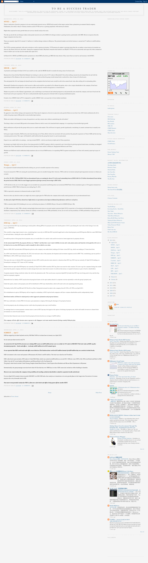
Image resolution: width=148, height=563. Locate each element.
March (113, 277)
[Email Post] (32, 58)
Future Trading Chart (113, 152)
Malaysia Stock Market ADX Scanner (120, 350)
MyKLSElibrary (114, 506)
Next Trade (111, 211)
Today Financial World (114, 225)
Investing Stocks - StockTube (116, 209)
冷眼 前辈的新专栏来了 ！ (117, 521)
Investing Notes (114, 324)
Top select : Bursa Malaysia (115, 213)
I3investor (110, 117)
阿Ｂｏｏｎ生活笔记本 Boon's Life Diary (121, 471)
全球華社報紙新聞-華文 (114, 163)
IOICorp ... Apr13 (10, 223)
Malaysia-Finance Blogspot (117, 437)
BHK (117, 304)
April (112, 242)
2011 (111, 285)
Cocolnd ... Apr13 (116, 260)
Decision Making (114, 418)
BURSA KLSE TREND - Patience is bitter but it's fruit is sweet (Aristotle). (125, 416)
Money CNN (111, 154)
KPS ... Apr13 (114, 271)
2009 (111, 290)
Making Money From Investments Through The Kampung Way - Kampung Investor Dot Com (123, 426)
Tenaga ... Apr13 (10, 165)
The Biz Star (111, 179)
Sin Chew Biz (111, 172)
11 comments (26, 213)
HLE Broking (111, 119)
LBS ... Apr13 (114, 268)
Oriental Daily (111, 170)
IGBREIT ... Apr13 (11, 332)
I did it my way (112, 229)
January (113, 279)
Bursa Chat (111, 227)
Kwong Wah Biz (112, 176)
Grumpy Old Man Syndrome (124, 438)
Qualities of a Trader (115, 429)
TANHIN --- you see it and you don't (120, 519)
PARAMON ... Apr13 (116, 273)
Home (49, 392)
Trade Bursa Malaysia (113, 216)
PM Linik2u (111, 124)
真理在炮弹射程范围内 (123, 473)
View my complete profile (123, 307)
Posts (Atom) (14, 396)
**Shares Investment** (116, 400)
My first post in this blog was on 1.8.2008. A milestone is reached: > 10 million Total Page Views (128, 327)
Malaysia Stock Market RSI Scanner (120, 340)
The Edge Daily (112, 165)
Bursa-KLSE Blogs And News (116, 218)
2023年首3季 (113, 507)
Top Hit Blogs (111, 206)
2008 (111, 293)
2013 (111, 240)
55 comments (26, 58)
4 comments (26, 100)
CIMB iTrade (111, 130)
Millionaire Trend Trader (117, 361)
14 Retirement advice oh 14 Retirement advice (128, 387)
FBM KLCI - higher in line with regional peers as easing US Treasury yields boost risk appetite (128, 363)
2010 (111, 288)
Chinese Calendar (112, 198)
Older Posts (99, 392)
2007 (111, 296)
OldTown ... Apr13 (11, 110)
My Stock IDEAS (112, 232)
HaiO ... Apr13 (115, 266)
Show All (142, 449)
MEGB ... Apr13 (10, 68)
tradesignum (111, 108)
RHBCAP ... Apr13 (116, 263)
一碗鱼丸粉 (113, 401)
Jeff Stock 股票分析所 (116, 457)
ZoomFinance (111, 143)
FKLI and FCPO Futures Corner (116, 223)
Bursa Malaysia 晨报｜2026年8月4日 (119, 459)
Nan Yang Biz (111, 174)
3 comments (26, 155)
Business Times (112, 167)
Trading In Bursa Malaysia (115, 220)
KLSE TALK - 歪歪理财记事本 (118, 488)
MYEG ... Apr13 (10, 21)
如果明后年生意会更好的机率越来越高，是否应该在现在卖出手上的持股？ (128, 490)
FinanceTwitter (114, 375)
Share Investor (111, 133)
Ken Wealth (111, 121)
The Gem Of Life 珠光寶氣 (115, 189)
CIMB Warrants (112, 128)
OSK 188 (110, 126)
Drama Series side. (112, 187)
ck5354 (112, 386)
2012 (111, 283)
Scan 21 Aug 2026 (114, 341)
